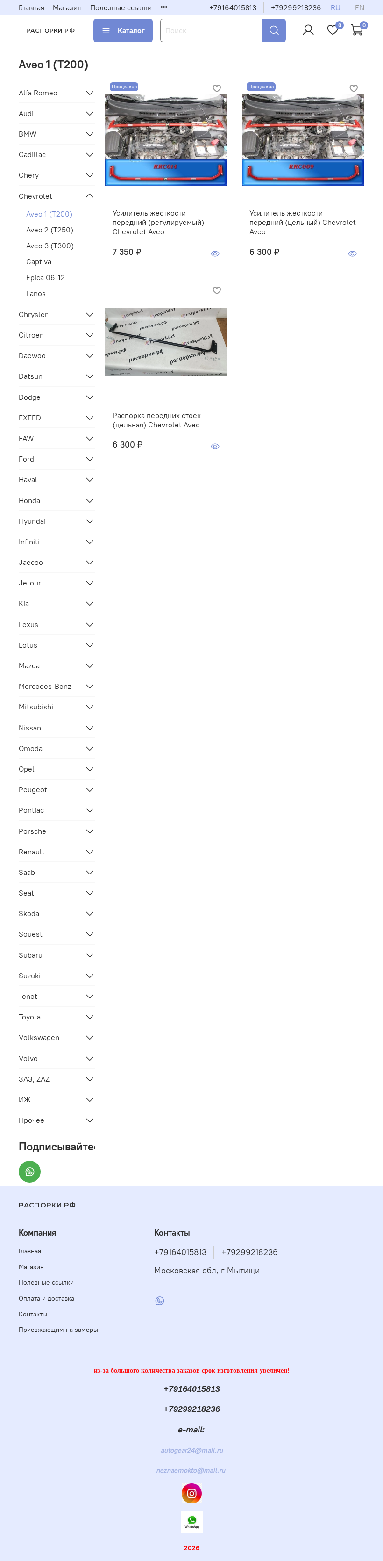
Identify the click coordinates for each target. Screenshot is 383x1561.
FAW (26, 438)
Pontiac (31, 810)
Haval (28, 479)
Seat (26, 892)
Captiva (38, 261)
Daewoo (32, 355)
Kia (24, 603)
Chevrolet (35, 196)
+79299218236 (296, 7)
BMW (28, 133)
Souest (31, 934)
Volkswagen (39, 1037)
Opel (27, 768)
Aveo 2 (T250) (49, 229)
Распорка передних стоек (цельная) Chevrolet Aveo (157, 420)
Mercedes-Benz (45, 686)
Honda (29, 500)
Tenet (28, 996)
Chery (29, 175)
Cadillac (32, 154)
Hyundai (32, 521)
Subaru (31, 955)
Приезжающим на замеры (58, 1329)
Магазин (67, 7)
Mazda (29, 665)
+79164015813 (232, 7)
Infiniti (29, 541)
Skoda (29, 913)
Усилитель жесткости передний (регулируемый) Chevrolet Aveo (158, 222)
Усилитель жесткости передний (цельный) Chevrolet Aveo (302, 222)
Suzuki (30, 975)
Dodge (30, 397)
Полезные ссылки (121, 7)
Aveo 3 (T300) (50, 245)
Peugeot (33, 789)
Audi (26, 113)
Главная (31, 7)
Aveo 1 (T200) (49, 213)
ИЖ (25, 1099)
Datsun (31, 376)
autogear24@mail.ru (192, 1450)
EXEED (30, 417)
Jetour (30, 582)
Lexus (28, 624)
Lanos (36, 293)
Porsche (32, 831)
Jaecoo (31, 562)
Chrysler (33, 314)
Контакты (33, 1314)
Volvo (28, 1058)
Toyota (30, 1016)
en (359, 7)
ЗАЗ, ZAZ (34, 1079)
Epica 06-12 (45, 277)
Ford (26, 458)
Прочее (31, 1120)
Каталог (131, 30)
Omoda (31, 748)
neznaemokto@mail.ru (190, 1470)
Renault (32, 851)
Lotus (28, 645)
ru (335, 7)
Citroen (31, 335)
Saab (27, 872)
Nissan (30, 727)
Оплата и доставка (46, 1298)
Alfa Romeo (38, 92)
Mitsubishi (36, 706)
